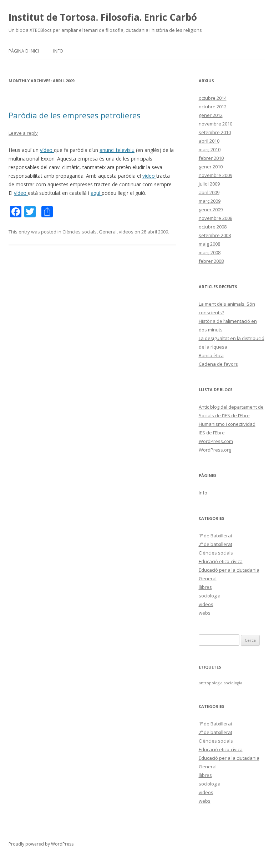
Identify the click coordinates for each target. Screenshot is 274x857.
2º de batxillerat (215, 544)
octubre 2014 (213, 98)
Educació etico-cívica (221, 561)
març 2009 (209, 201)
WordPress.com (216, 441)
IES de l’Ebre (212, 432)
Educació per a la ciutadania (229, 570)
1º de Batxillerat (215, 535)
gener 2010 (211, 166)
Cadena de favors (218, 364)
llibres (205, 587)
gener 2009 (211, 209)
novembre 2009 (215, 175)
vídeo (47, 150)
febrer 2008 (211, 261)
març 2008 (209, 252)
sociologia (209, 595)
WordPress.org (215, 450)
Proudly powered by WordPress (41, 844)
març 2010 (209, 149)
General (108, 231)
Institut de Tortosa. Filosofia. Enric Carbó (103, 17)
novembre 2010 (215, 123)
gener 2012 (211, 115)
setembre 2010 (215, 132)
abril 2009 (209, 192)
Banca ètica (211, 355)
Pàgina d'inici (24, 51)
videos (126, 231)
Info (58, 51)
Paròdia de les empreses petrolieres (75, 115)
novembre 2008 (215, 218)
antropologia (211, 682)
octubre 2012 (213, 106)
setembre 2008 (215, 235)
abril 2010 (209, 141)
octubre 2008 (213, 226)
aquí (96, 192)
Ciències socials (79, 231)
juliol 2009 (209, 184)
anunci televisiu (117, 150)
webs (204, 613)
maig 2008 (209, 244)
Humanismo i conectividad (227, 424)
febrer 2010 (211, 158)
